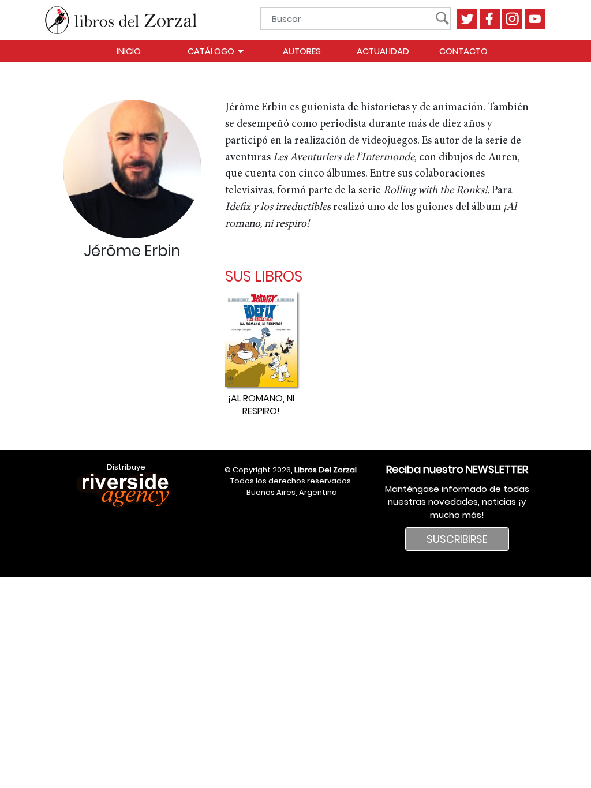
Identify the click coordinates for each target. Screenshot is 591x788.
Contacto (463, 51)
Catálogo (212, 51)
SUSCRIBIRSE (457, 539)
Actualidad (383, 51)
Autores (302, 51)
